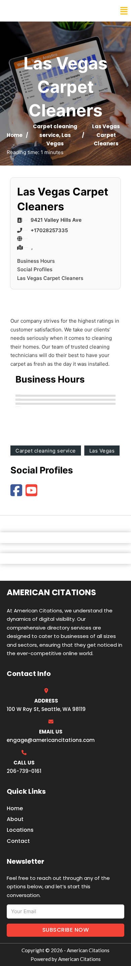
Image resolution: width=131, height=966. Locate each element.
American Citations (41, 10)
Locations (20, 830)
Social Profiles (34, 269)
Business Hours (36, 261)
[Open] (124, 11)
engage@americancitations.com (51, 740)
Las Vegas (102, 451)
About (15, 819)
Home (15, 135)
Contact (18, 841)
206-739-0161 (24, 771)
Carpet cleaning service (45, 451)
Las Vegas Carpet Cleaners (50, 278)
